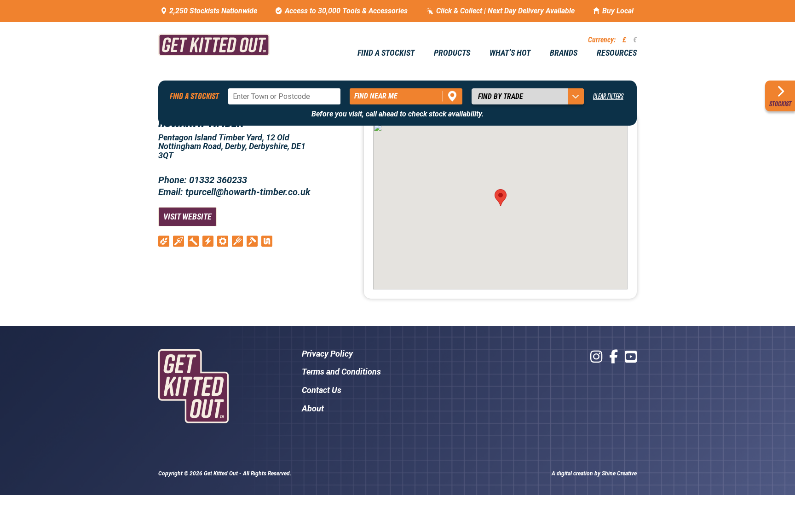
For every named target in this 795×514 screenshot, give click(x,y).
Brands (563, 53)
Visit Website (187, 216)
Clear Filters (608, 96)
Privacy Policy (327, 353)
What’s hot (510, 53)
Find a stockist (386, 53)
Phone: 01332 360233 (202, 179)
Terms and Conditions (341, 371)
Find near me (376, 96)
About (313, 408)
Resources (617, 53)
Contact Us (321, 390)
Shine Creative (619, 473)
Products (452, 53)
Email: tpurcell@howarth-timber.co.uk (234, 191)
